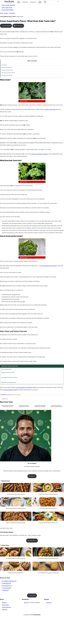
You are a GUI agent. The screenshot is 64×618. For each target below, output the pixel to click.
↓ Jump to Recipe (6, 25)
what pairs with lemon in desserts (39, 154)
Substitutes (25, 2)
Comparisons (33, 2)
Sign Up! (26, 602)
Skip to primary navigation (8, 5)
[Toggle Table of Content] (32, 62)
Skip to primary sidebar (8, 9)
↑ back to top (32, 595)
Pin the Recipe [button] (19, 25)
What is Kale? (4, 64)
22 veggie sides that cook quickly (48, 265)
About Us (4, 602)
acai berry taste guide (49, 109)
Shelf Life (45, 2)
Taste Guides (40, 2)
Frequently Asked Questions (7, 75)
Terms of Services (6, 607)
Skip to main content (7, 7)
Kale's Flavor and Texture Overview (8, 72)
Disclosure (4, 609)
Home (1, 13)
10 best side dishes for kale (10, 389)
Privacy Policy (5, 604)
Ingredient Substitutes (8, 581)
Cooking (6, 13)
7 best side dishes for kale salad (24, 387)
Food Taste (12, 13)
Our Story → (32, 476)
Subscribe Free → (32, 540)
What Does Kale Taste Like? (7, 67)
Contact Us (49, 602)
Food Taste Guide (17, 394)
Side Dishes (18, 2)
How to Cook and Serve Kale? (7, 70)
